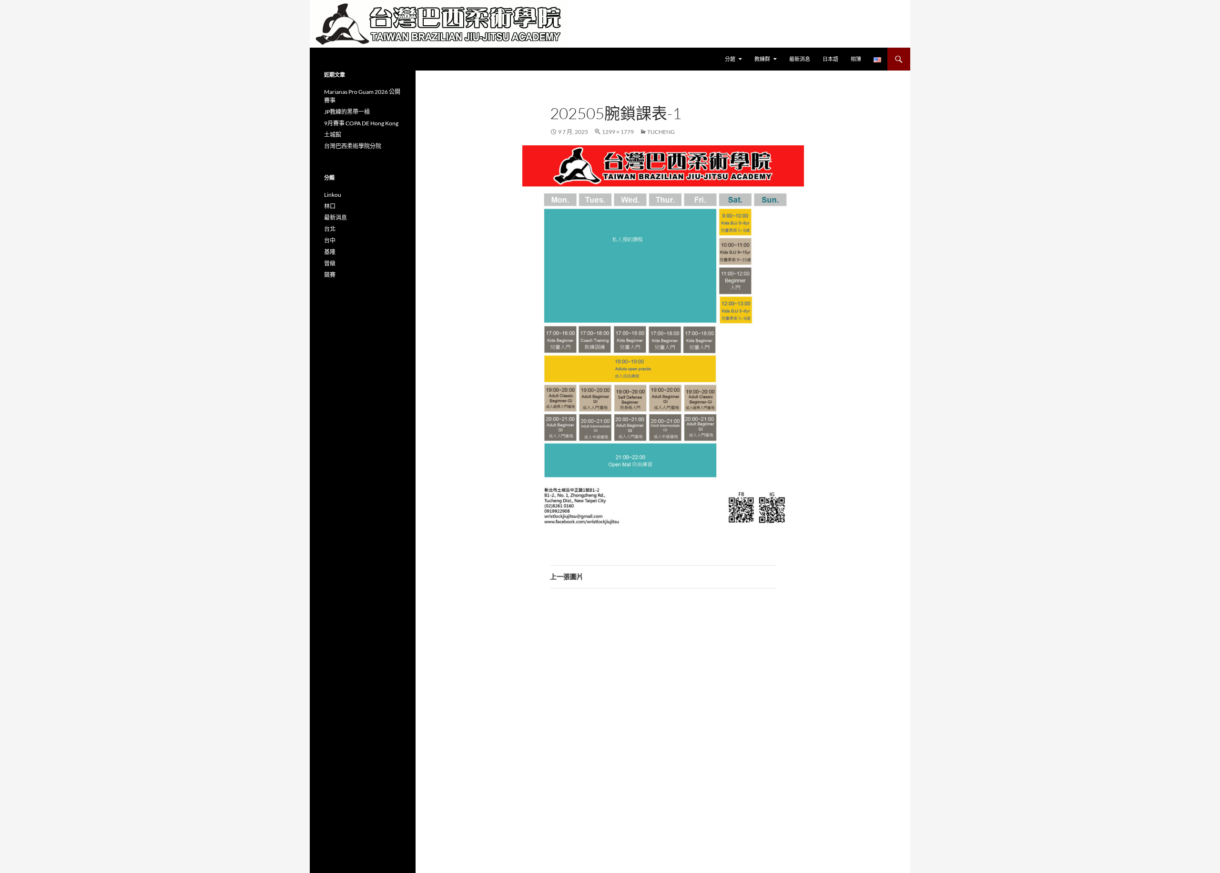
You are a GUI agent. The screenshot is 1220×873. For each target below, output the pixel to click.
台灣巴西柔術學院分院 (352, 146)
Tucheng (661, 131)
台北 (330, 229)
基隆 (330, 251)
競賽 (330, 274)
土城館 (332, 134)
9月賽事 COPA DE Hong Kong (361, 123)
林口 (330, 206)
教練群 (762, 59)
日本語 (830, 59)
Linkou (332, 194)
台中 (330, 240)
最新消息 (799, 59)
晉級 (330, 263)
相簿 (856, 59)
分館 (730, 59)
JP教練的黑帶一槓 (347, 111)
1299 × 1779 (618, 131)
